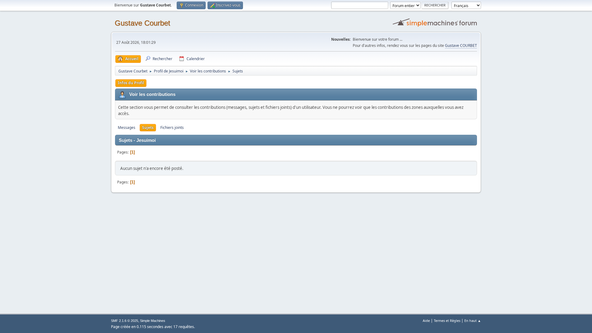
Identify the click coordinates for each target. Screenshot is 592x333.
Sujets (148, 127)
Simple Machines (152, 321)
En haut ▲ (472, 320)
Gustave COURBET (461, 45)
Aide (426, 320)
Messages (126, 127)
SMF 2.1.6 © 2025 (124, 321)
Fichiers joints (172, 127)
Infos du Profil (131, 82)
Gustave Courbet (142, 23)
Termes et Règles (447, 320)
